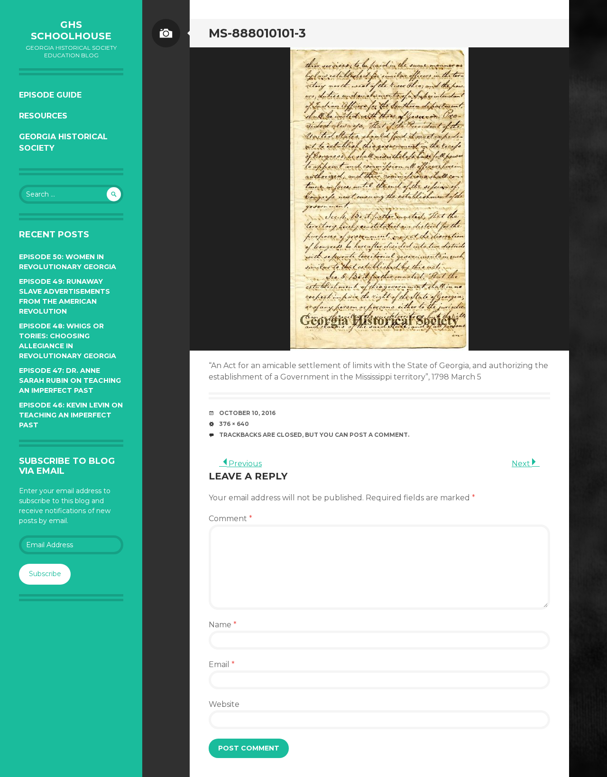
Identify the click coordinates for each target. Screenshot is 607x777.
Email (222, 664)
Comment (230, 518)
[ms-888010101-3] (379, 199)
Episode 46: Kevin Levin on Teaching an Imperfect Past (71, 415)
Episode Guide (50, 94)
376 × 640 (234, 423)
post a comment (378, 434)
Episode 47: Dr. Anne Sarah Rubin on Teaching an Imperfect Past (70, 380)
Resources (43, 115)
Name (223, 624)
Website (224, 704)
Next (522, 463)
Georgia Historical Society (63, 142)
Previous (244, 463)
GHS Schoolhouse (71, 30)
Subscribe (45, 573)
